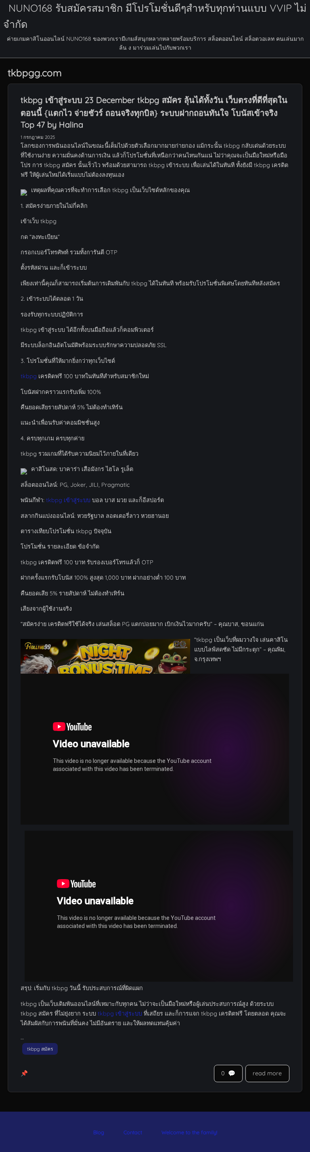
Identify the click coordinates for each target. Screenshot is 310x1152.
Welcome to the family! (189, 1132)
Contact (133, 1132)
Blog (98, 1132)
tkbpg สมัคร (40, 1049)
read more (267, 1073)
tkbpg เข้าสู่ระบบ (68, 500)
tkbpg (29, 376)
